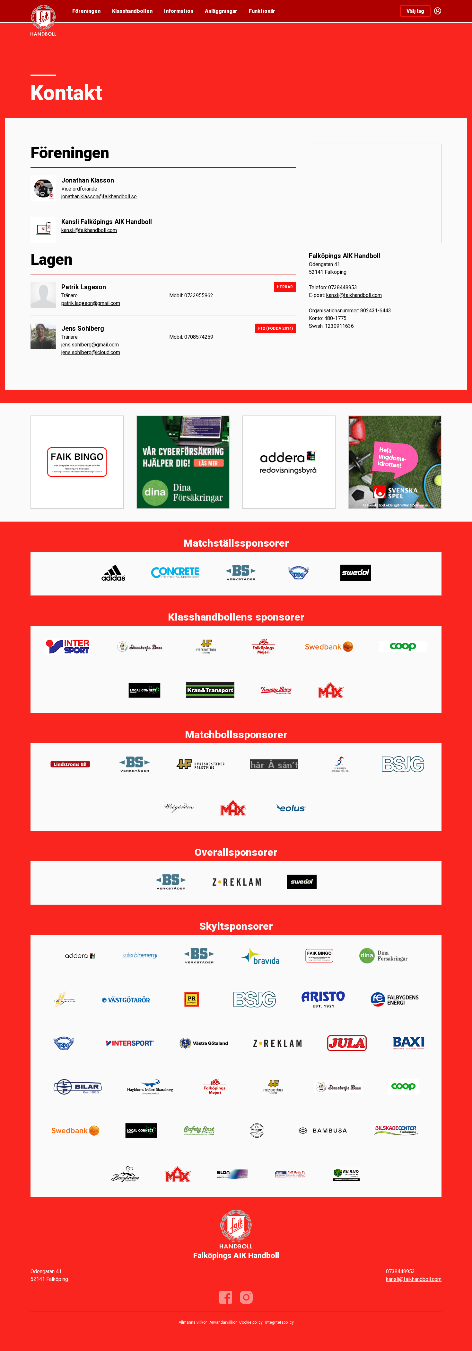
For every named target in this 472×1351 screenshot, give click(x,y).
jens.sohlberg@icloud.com (90, 352)
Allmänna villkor (193, 1322)
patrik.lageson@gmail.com (90, 303)
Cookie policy (251, 1322)
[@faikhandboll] (246, 1297)
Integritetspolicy (279, 1322)
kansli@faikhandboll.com (89, 230)
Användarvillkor (223, 1322)
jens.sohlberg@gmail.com (90, 345)
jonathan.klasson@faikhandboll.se (99, 196)
